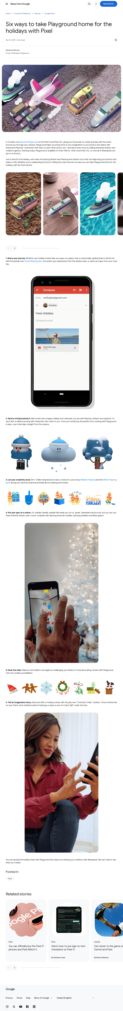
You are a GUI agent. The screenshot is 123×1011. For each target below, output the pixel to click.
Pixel (10, 878)
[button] (108, 4)
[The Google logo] (10, 989)
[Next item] (15, 248)
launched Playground (28, 142)
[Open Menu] (7, 4)
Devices (37, 13)
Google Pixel (49, 13)
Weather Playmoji (87, 480)
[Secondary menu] (96, 4)
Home (8, 13)
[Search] (89, 4)
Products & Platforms (22, 13)
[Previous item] (9, 248)
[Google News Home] (20, 4)
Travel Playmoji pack (33, 261)
